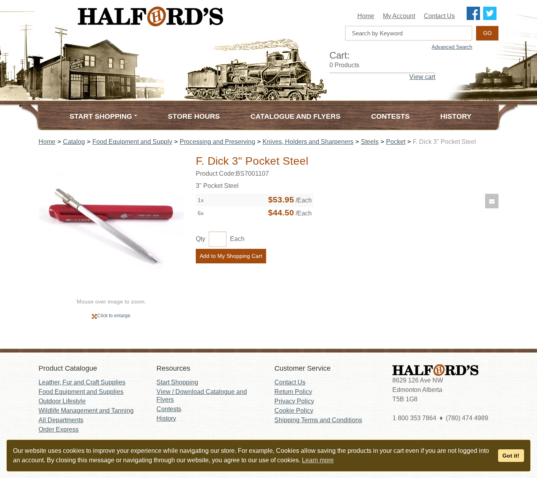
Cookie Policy (293, 410)
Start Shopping (177, 382)
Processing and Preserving (217, 141)
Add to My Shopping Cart (231, 256)
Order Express (59, 429)
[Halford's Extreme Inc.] (190, 16)
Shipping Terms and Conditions (318, 420)
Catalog (74, 141)
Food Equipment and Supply (132, 141)
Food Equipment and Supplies (81, 391)
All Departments (61, 420)
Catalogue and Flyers (295, 116)
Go (487, 33)
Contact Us (439, 16)
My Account (399, 16)
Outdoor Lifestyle (62, 401)
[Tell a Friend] (491, 201)
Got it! (510, 455)
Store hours (194, 116)
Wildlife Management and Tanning (86, 410)
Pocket (395, 141)
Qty (200, 238)
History (455, 116)
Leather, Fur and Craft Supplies (82, 382)
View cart (422, 77)
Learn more (318, 460)
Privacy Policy (294, 401)
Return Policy (293, 391)
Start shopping (101, 116)
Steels (370, 141)
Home (365, 16)
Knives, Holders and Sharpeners (308, 141)
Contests (390, 116)
